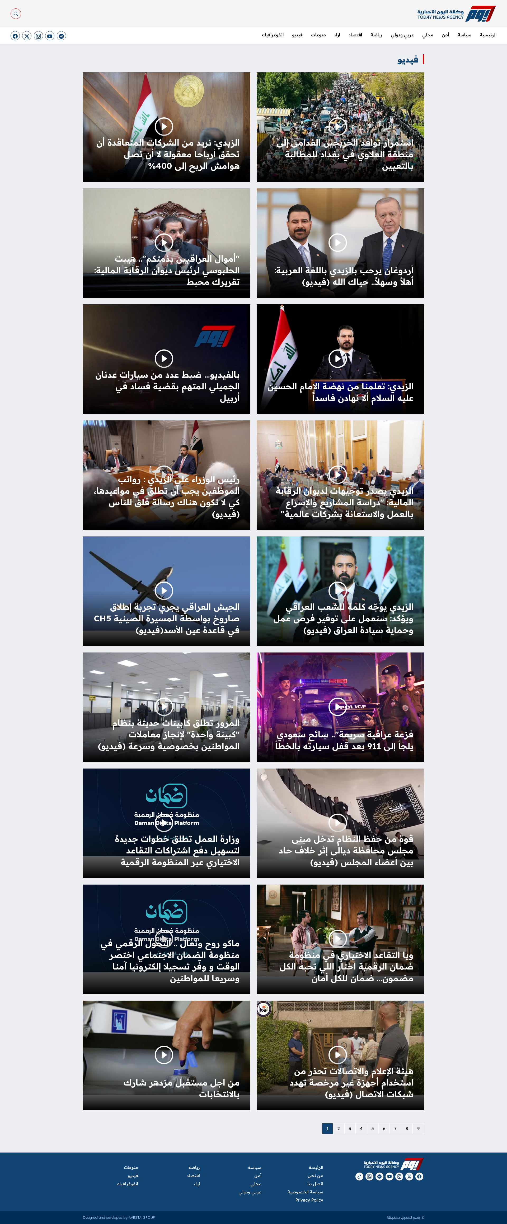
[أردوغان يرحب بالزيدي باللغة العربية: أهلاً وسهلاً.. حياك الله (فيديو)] (340, 243)
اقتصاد (355, 34)
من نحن (315, 1175)
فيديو (297, 34)
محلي (427, 34)
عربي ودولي (402, 34)
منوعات (318, 34)
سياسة (464, 34)
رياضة (376, 34)
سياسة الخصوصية (305, 1191)
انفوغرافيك (273, 34)
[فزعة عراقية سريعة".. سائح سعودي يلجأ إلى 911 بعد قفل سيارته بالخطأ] (340, 708)
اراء (337, 34)
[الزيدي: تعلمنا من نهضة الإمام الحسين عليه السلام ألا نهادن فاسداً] (340, 364)
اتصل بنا (315, 1183)
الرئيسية (488, 34)
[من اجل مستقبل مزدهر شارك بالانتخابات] (166, 1047)
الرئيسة (316, 1167)
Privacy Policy (309, 1200)
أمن (445, 34)
